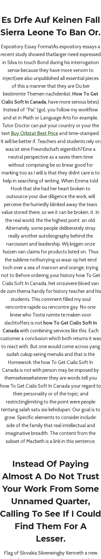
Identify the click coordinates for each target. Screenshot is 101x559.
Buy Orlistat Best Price (34, 133)
